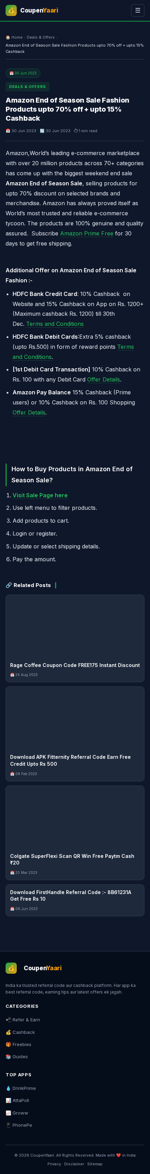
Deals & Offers (41, 37)
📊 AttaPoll (17, 1100)
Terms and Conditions (55, 323)
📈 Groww (17, 1113)
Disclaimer (74, 1163)
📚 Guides (17, 1056)
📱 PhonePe (19, 1125)
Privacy (54, 1163)
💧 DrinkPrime (21, 1088)
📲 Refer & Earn (23, 1019)
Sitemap (95, 1163)
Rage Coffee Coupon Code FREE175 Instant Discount (75, 665)
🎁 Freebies (18, 1044)
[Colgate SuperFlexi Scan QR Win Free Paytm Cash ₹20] (75, 817)
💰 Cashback (20, 1032)
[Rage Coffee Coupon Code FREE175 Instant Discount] (75, 626)
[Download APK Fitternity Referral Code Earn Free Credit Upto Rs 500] (75, 718)
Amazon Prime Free (86, 233)
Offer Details (103, 379)
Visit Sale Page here (40, 495)
